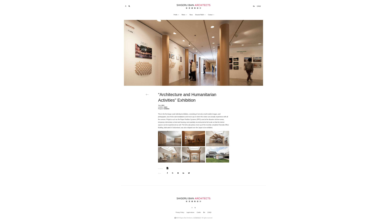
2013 (162, 105)
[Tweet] (172, 173)
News (191, 14)
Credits (199, 212)
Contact (210, 14)
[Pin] (178, 173)
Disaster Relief (199, 14)
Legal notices (190, 212)
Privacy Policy (180, 212)
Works (183, 14)
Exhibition (166, 108)
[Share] (167, 173)
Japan (165, 107)
